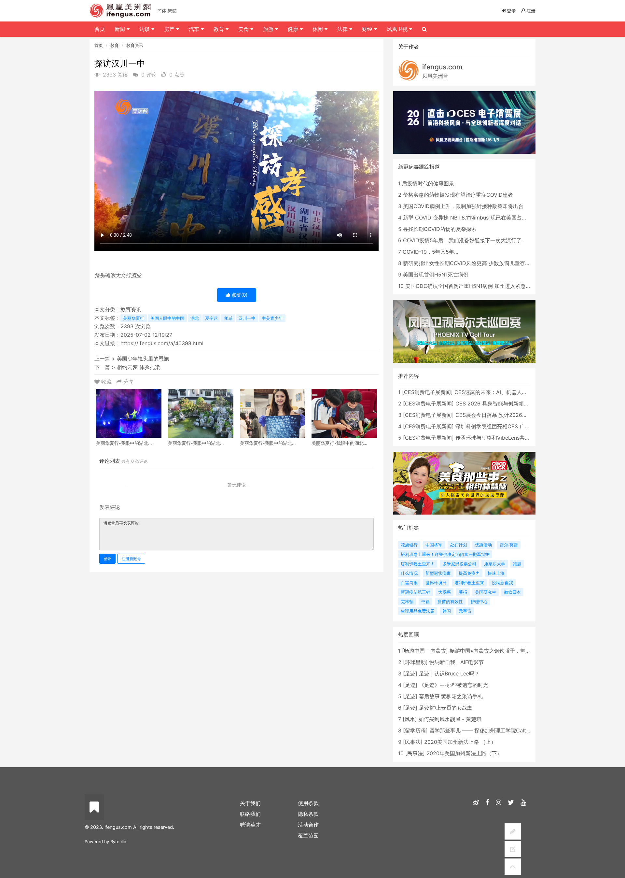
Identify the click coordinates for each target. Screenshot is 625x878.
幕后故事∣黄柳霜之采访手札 (451, 696)
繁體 (172, 10)
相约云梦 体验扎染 (138, 367)
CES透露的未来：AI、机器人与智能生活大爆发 (508, 392)
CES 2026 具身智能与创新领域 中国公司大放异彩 (513, 403)
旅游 (269, 29)
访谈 (145, 29)
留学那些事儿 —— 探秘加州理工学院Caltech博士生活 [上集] (500, 730)
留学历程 (415, 730)
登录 (107, 558)
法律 (343, 29)
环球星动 (415, 662)
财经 (368, 29)
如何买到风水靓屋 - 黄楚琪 (450, 719)
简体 (161, 10)
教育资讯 (134, 45)
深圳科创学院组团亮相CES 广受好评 (497, 426)
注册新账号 (131, 558)
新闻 (121, 29)
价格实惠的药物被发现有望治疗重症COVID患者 (458, 194)
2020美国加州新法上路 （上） (460, 742)
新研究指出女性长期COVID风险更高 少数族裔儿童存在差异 (472, 263)
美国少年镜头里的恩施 (143, 358)
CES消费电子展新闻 (427, 392)
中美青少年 (272, 318)
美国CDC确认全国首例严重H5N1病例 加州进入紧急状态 (470, 286)
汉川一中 (247, 318)
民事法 (413, 742)
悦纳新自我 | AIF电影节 (456, 662)
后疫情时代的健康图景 (428, 183)
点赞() (238, 295)
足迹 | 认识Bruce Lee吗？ (449, 673)
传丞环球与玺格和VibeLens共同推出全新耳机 (508, 437)
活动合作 (308, 824)
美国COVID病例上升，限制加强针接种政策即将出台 (463, 206)
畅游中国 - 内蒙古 (425, 650)
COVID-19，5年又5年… (430, 251)
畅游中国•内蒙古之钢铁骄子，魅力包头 (495, 650)
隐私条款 (308, 814)
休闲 (318, 29)
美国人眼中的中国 (167, 318)
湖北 (194, 318)
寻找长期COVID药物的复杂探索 (440, 229)
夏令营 (211, 318)
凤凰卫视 (398, 29)
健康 (294, 29)
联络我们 (250, 814)
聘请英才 (250, 824)
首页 (98, 45)
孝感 (228, 318)
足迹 (410, 673)
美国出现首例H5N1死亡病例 (435, 274)
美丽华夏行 (133, 318)
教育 (114, 45)
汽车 (195, 29)
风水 (410, 719)
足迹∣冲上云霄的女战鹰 (445, 707)
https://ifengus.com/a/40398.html (161, 343)
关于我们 (250, 803)
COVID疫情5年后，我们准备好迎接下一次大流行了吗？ (467, 240)
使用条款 (308, 803)
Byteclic (118, 841)
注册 (530, 10)
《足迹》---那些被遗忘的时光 (453, 685)
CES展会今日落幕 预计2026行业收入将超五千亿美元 (517, 415)
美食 (244, 29)
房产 (170, 29)
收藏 (106, 381)
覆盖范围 (308, 835)
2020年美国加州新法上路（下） (464, 753)
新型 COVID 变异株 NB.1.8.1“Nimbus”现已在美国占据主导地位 (475, 217)
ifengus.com (442, 67)
